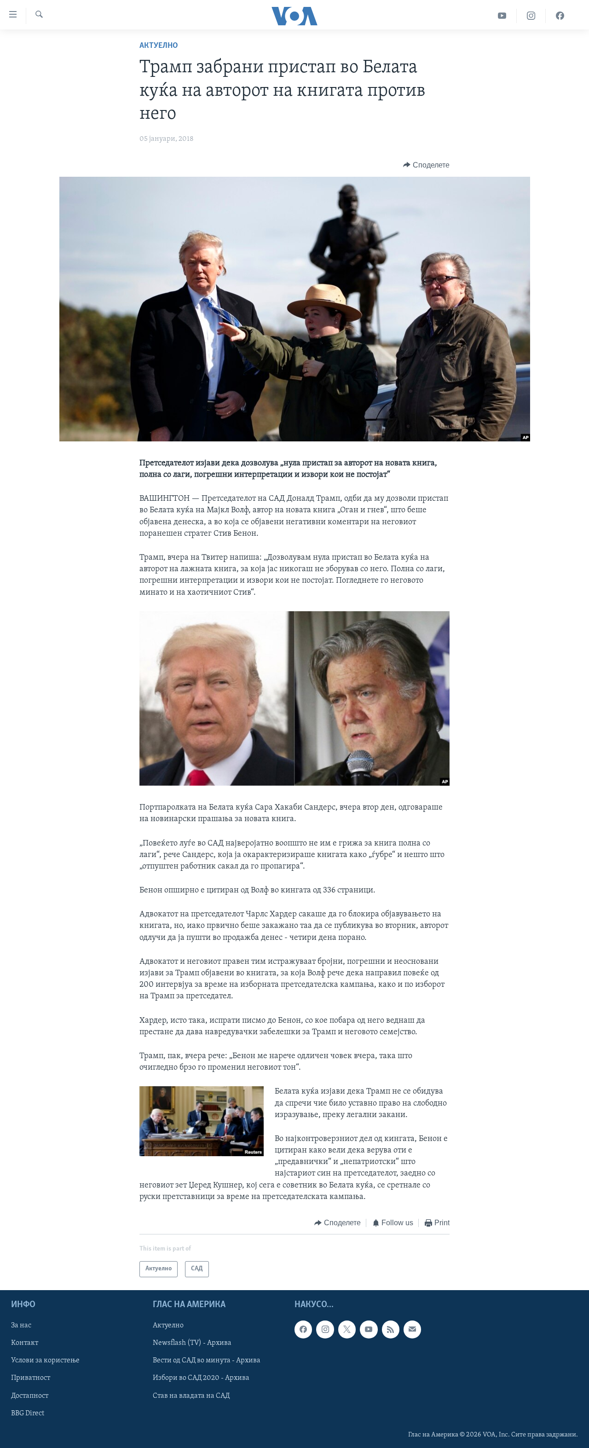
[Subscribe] (412, 1329)
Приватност (30, 1378)
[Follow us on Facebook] (303, 1329)
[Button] (426, 165)
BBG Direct (27, 1413)
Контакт (24, 1343)
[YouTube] (502, 16)
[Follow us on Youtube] (368, 1329)
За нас (21, 1325)
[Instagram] (531, 16)
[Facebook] (560, 16)
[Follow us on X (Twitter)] (347, 1329)
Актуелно (158, 46)
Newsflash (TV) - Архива (192, 1343)
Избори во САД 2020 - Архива (201, 1378)
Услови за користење (45, 1360)
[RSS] (390, 1329)
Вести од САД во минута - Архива (206, 1360)
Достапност (29, 1395)
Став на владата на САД (191, 1395)
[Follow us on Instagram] (325, 1329)
